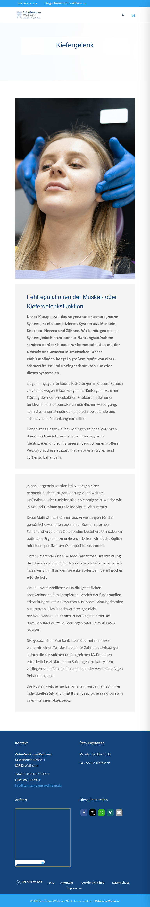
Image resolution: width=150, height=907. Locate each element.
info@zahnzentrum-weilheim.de (38, 785)
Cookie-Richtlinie (92, 882)
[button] (83, 812)
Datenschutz (120, 882)
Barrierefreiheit (32, 882)
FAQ (51, 882)
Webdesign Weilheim (107, 901)
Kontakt (67, 882)
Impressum (74, 888)
